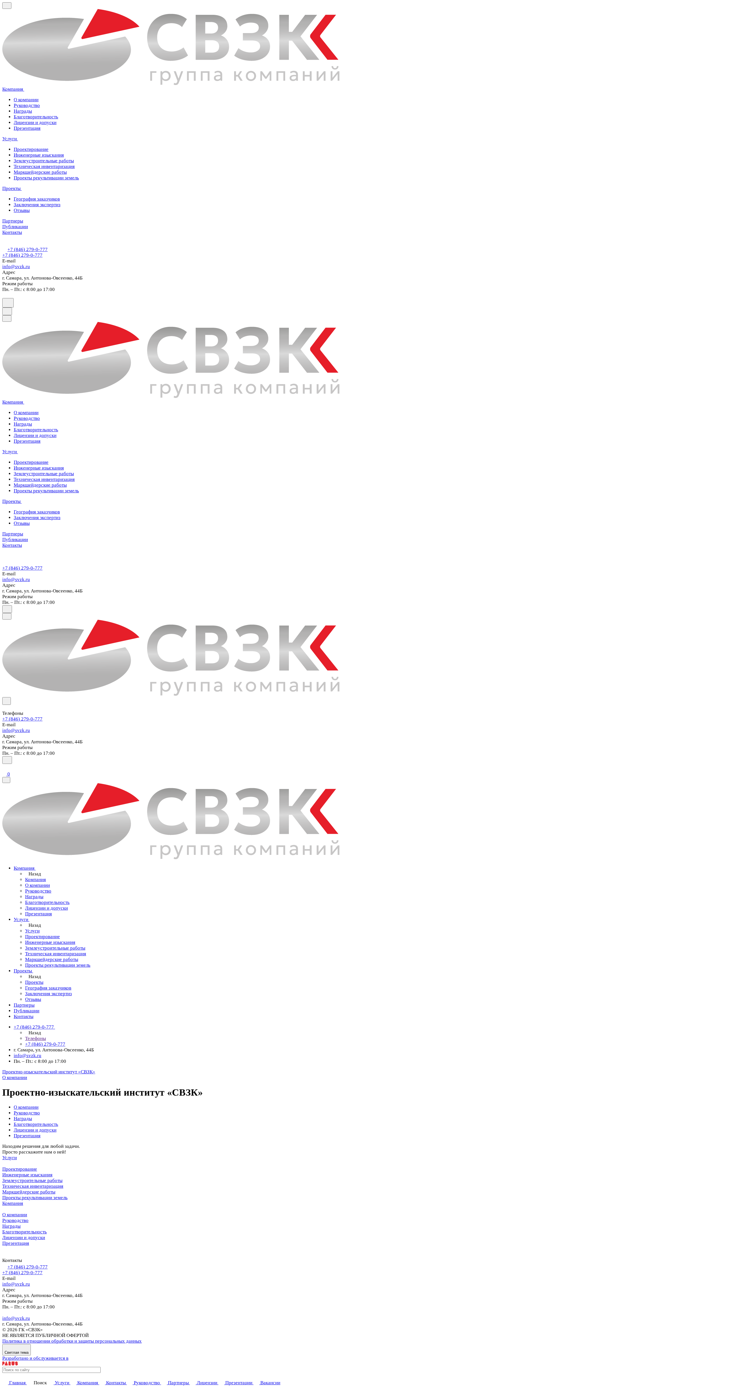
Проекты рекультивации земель (35, 1197)
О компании (26, 99)
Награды (23, 111)
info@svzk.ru (16, 266)
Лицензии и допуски (35, 122)
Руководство (27, 105)
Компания (12, 1203)
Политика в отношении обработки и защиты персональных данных (72, 1341)
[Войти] (4, 767)
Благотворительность (36, 117)
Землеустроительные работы (32, 1180)
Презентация (27, 128)
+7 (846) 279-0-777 (27, 249)
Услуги (9, 1157)
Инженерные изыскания (27, 1174)
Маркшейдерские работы (28, 1192)
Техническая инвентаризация (32, 1186)
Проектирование (19, 1169)
